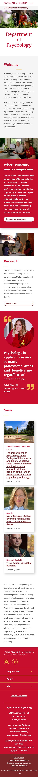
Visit (9, 686)
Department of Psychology (16, 8)
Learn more (11, 303)
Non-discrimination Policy (19, 760)
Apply (10, 679)
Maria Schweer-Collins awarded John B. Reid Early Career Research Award (18, 520)
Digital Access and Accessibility (19, 763)
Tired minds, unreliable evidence (18, 564)
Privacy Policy (19, 758)
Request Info (13, 671)
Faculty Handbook (19, 696)
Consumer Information (19, 766)
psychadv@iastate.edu (19, 728)
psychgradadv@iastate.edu (19, 735)
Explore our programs (16, 219)
